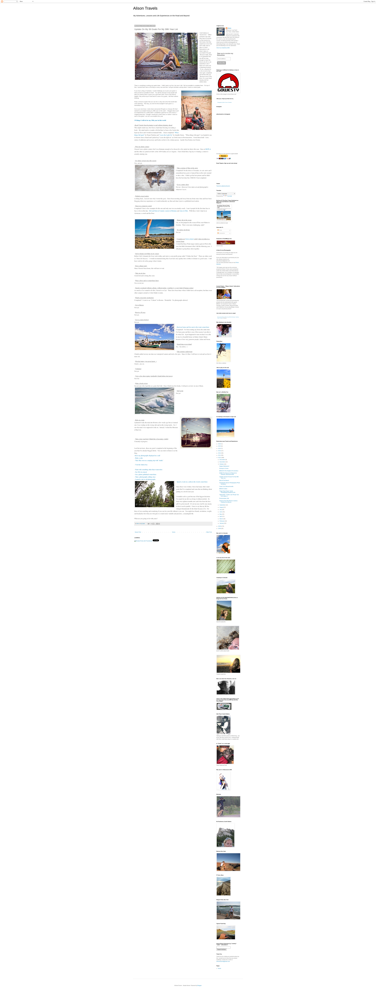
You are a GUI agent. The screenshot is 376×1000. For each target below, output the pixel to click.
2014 (219, 448)
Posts (220, 230)
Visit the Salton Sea (141, 465)
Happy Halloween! (224, 466)
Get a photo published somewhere (145, 474)
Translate (229, 196)
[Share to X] (155, 524)
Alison (229, 28)
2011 (219, 455)
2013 (219, 450)
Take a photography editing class (145, 477)
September (223, 505)
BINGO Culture (223, 488)
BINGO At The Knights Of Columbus (228, 470)
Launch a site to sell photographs (145, 479)
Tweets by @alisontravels (223, 186)
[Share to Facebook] (157, 524)
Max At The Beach (224, 480)
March (221, 518)
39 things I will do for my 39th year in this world (150, 120)
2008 (219, 528)
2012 (219, 453)
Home (173, 532)
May (221, 514)
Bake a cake (139, 458)
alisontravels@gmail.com (223, 961)
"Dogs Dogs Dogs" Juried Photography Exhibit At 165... (227, 491)
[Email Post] (148, 523)
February (222, 521)
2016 (219, 444)
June (221, 512)
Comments (222, 233)
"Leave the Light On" (166, 135)
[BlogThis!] (153, 524)
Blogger (199, 985)
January (222, 523)
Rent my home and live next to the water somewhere (193, 327)
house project (189, 239)
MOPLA (208, 149)
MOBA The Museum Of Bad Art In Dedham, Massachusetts (228, 473)
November (222, 462)
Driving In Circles (223, 468)
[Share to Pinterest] (159, 524)
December (222, 459)
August (222, 507)
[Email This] (152, 524)
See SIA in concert (141, 472)
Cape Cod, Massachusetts (226, 486)
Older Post (209, 532)
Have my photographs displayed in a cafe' (147, 455)
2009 (219, 526)
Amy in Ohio (184, 211)
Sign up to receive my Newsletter (225, 54)
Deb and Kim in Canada (156, 211)
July (221, 509)
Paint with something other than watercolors (148, 469)
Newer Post (138, 532)
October (222, 464)
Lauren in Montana (171, 211)
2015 (219, 446)
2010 (219, 457)
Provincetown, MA (224, 498)
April (221, 516)
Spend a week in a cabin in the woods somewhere (192, 482)
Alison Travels (145, 8)
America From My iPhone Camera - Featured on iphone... (228, 501)
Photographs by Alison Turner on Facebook (224, 102)
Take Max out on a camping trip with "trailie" (149, 460)
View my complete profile (223, 47)
